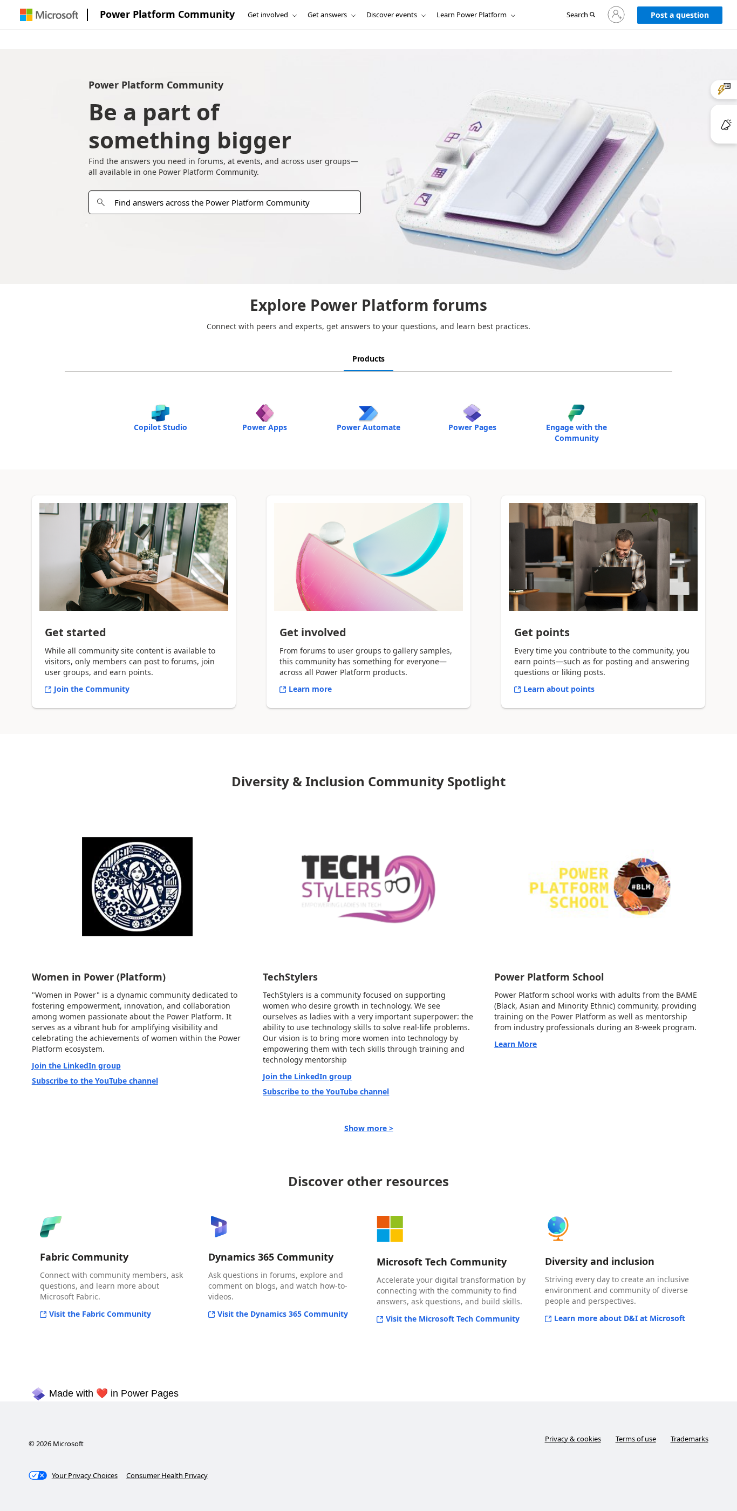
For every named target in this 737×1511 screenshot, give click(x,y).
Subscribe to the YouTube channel (95, 1081)
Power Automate (368, 427)
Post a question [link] (680, 15)
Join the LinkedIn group (76, 1065)
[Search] (101, 202)
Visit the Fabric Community (100, 1314)
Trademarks (689, 1439)
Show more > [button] (368, 1128)
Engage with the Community (576, 432)
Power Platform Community (167, 14)
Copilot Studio (160, 427)
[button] (581, 15)
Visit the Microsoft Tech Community (453, 1318)
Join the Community (91, 689)
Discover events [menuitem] (391, 14)
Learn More (515, 1044)
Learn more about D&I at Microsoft (619, 1318)
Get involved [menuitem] (268, 14)
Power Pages (472, 427)
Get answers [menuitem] (327, 14)
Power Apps (264, 427)
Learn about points (559, 689)
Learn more (310, 689)
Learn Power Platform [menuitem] (471, 14)
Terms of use (636, 1439)
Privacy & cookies (573, 1439)
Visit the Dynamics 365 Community (282, 1314)
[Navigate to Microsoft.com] (49, 15)
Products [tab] (368, 358)
